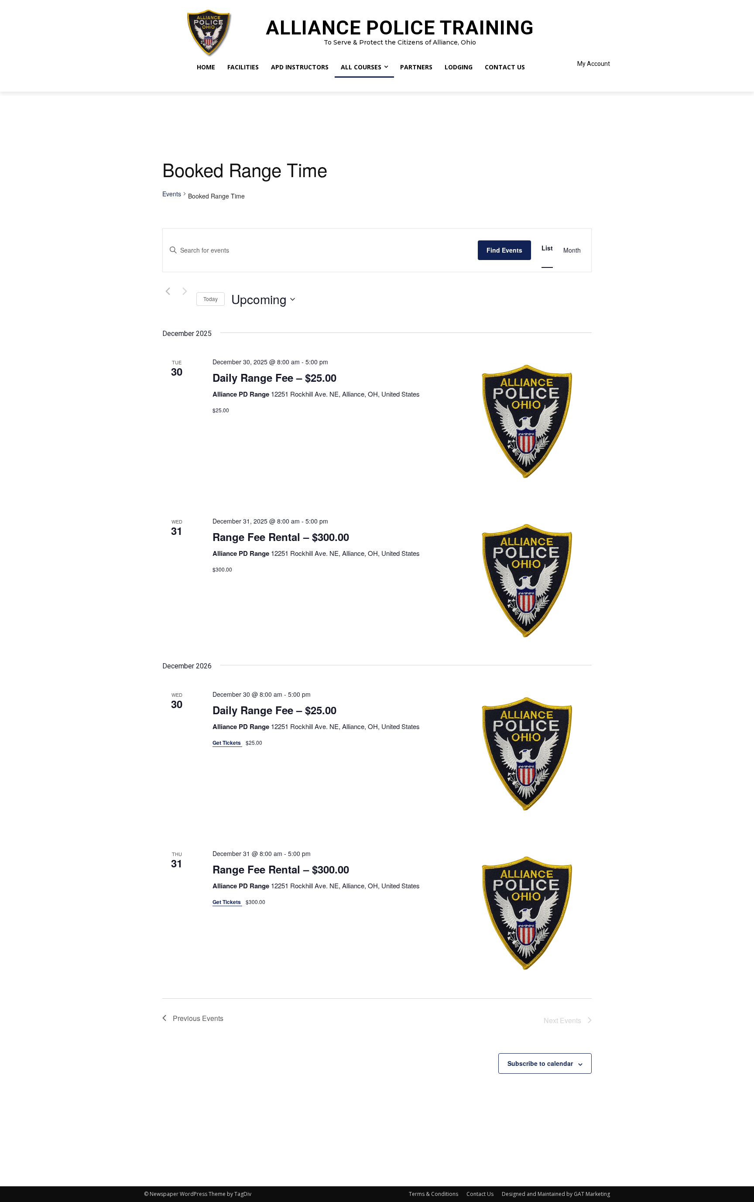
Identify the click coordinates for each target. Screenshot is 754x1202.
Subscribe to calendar (540, 1063)
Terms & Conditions (433, 1194)
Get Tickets (227, 743)
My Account (593, 63)
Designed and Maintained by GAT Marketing (556, 1194)
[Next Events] (184, 291)
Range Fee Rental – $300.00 (280, 536)
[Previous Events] (167, 291)
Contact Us (480, 1194)
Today (210, 298)
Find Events (504, 250)
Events (171, 194)
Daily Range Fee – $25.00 (274, 377)
